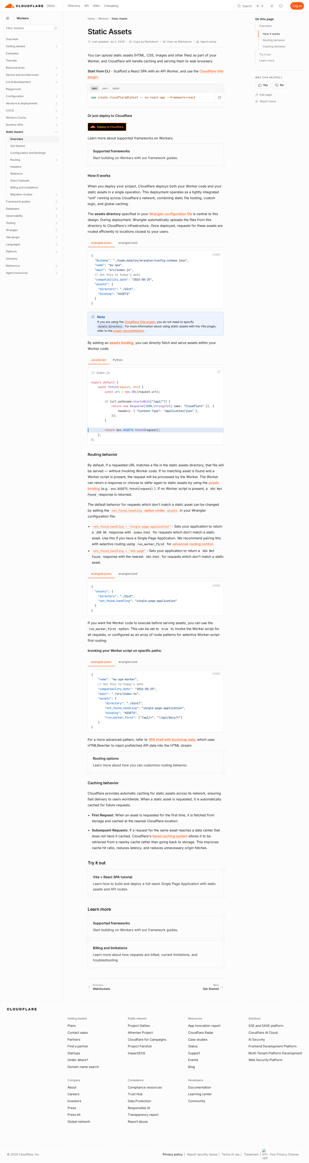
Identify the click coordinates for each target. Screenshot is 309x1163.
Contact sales (77, 1033)
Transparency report (143, 1115)
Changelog (111, 5)
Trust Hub (135, 1094)
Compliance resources (145, 1087)
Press (71, 1108)
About (71, 1087)
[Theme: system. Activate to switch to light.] (280, 6)
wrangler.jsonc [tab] (101, 242)
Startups (73, 1053)
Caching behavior (274, 46)
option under (144, 510)
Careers (73, 1094)
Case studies (197, 1039)
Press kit (74, 1115)
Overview (265, 25)
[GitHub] (272, 6)
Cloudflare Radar (200, 1033)
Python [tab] (118, 360)
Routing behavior (274, 40)
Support (194, 1053)
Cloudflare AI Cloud (263, 1033)
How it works (271, 33)
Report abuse (138, 1122)
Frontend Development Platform (272, 1046)
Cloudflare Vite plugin (139, 322)
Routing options (106, 758)
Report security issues (202, 1154)
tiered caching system (170, 836)
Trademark (251, 1154)
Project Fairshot (140, 1046)
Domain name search (83, 1067)
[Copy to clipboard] (219, 97)
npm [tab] (94, 88)
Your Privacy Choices (284, 1154)
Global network (78, 1122)
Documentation (199, 1087)
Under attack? (77, 1060)
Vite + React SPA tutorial (112, 877)
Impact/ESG (136, 1053)
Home (91, 18)
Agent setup (208, 41)
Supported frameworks (111, 151)
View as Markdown (179, 41)
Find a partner (77, 1046)
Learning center (200, 1094)
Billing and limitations (110, 948)
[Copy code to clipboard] (219, 255)
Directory (74, 5)
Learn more (266, 60)
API (86, 5)
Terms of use (230, 1154)
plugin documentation (128, 330)
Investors (74, 1101)
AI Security (256, 1039)
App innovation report (204, 1026)
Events (193, 1060)
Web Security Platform (265, 1060)
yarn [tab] (105, 88)
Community (196, 1101)
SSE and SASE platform (265, 1026)
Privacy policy (173, 1154)
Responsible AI (139, 1108)
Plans (71, 1026)
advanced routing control (193, 544)
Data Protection (139, 1101)
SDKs (96, 5)
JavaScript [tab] (98, 360)
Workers (103, 18)
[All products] (7, 18)
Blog (191, 1067)
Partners (73, 1039)
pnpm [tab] (116, 88)
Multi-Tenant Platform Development (275, 1053)
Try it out (265, 54)
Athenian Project (140, 1033)
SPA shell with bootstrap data (172, 739)
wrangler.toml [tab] (127, 242)
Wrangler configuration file (170, 214)
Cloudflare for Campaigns (147, 1039)
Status (193, 1046)
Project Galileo (139, 1026)
